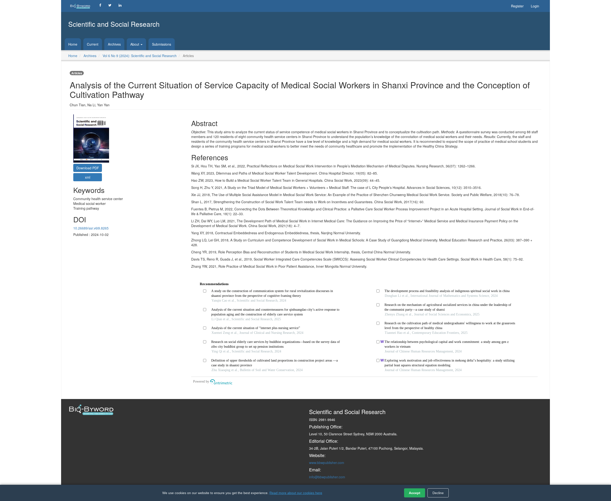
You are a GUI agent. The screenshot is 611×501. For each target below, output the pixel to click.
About (135, 44)
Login (535, 6)
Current (92, 44)
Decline (438, 493)
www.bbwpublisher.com (326, 462)
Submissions (161, 44)
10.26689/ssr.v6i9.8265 (91, 228)
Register (517, 6)
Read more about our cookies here (295, 493)
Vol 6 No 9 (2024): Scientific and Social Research (140, 55)
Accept (414, 493)
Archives (114, 44)
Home (72, 44)
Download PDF (87, 167)
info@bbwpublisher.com (327, 476)
